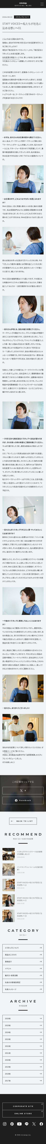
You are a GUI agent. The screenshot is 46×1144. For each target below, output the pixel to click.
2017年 (8, 1080)
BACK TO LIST (25, 821)
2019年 (8, 1067)
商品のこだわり (11, 954)
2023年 (8, 1039)
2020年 (8, 1060)
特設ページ (8, 751)
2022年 (8, 1046)
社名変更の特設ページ (11, 57)
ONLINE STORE (23, 1114)
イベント (8, 968)
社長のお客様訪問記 (12, 982)
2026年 (8, 1018)
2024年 (8, 1032)
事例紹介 (8, 961)
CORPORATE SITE (23, 1106)
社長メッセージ (10, 989)
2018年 (8, 1074)
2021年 (8, 1053)
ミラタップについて (12, 948)
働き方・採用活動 (11, 975)
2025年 (8, 1025)
